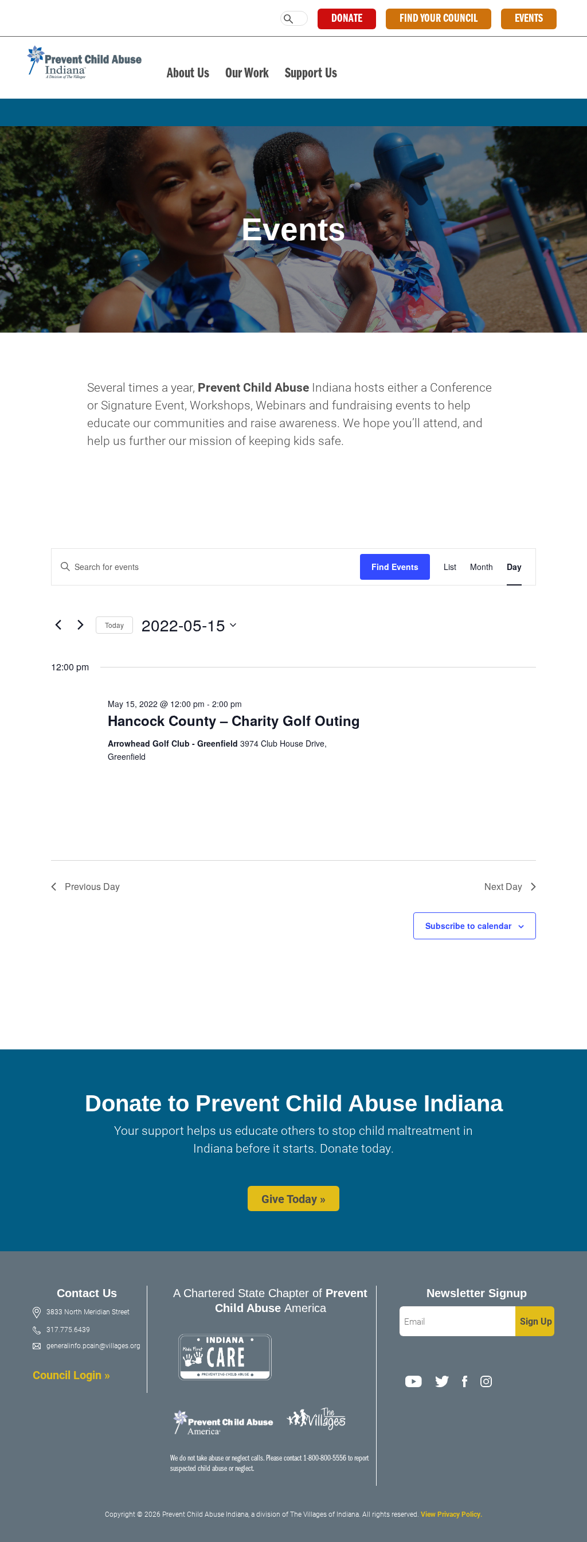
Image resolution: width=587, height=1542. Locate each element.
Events (529, 19)
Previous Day (92, 886)
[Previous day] (58, 625)
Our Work (247, 74)
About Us (188, 74)
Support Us (311, 74)
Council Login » (71, 1374)
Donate (346, 19)
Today (114, 625)
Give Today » (293, 1198)
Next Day (503, 886)
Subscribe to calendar (468, 925)
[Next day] (80, 625)
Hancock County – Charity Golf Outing (234, 720)
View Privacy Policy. (451, 1513)
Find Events (394, 566)
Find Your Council (439, 19)
